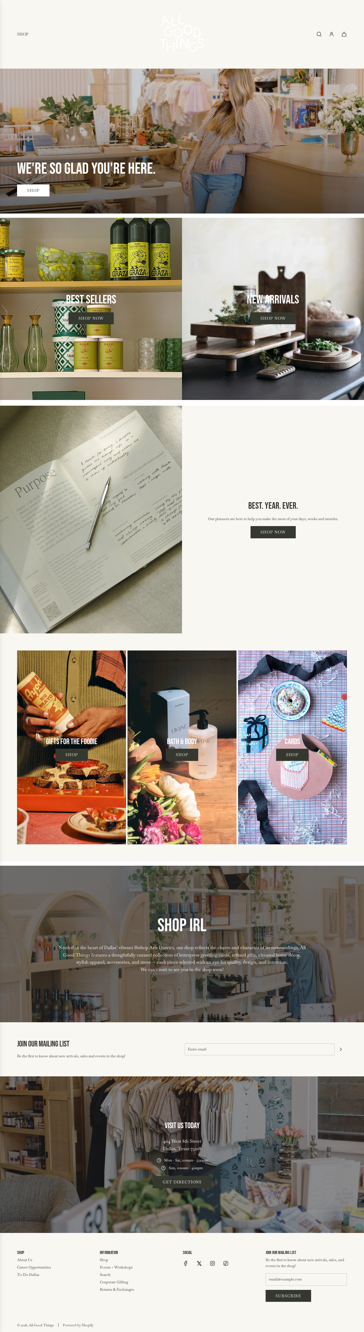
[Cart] (344, 34)
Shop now (91, 318)
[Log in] (331, 34)
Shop (33, 190)
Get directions (182, 1182)
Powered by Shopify (78, 1325)
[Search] (319, 34)
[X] (199, 1263)
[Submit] (340, 1049)
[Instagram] (212, 1263)
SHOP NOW (273, 532)
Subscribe (288, 1295)
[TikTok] (226, 1263)
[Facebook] (185, 1263)
